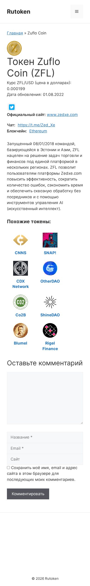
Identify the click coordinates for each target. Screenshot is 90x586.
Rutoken (18, 11)
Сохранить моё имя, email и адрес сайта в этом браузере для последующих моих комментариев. (42, 473)
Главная (15, 33)
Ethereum (38, 131)
